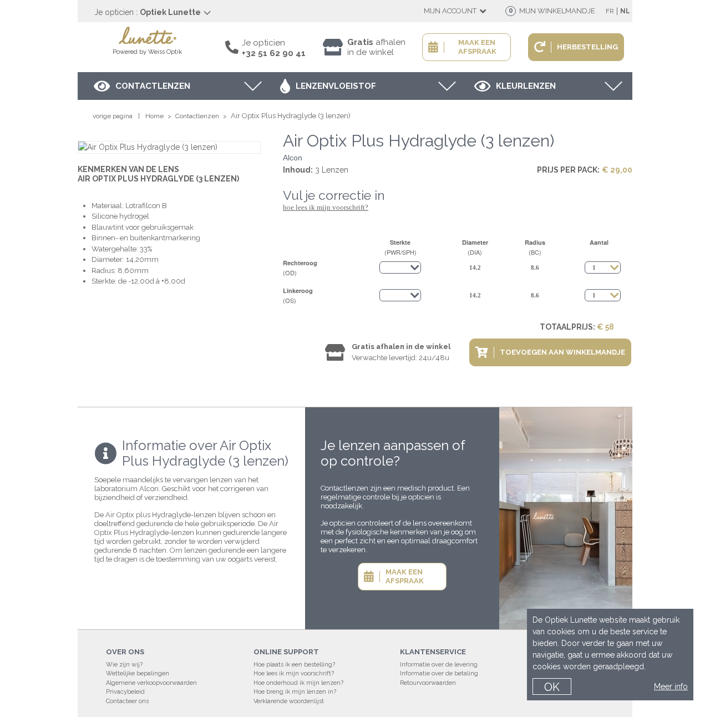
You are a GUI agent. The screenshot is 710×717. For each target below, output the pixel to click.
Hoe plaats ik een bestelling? (294, 664)
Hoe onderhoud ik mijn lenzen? (298, 682)
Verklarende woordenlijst (288, 701)
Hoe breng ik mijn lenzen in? (294, 691)
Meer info (671, 686)
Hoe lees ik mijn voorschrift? (325, 207)
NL (625, 11)
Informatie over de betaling (439, 673)
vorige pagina (113, 116)
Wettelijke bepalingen (137, 673)
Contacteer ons (127, 701)
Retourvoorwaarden (428, 682)
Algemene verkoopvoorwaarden (151, 682)
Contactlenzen (152, 86)
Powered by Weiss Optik (147, 51)
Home (154, 116)
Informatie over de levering (439, 664)
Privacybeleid (125, 691)
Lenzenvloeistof (336, 86)
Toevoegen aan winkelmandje (562, 352)
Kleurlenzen (526, 86)
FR (610, 11)
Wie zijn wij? (124, 664)
